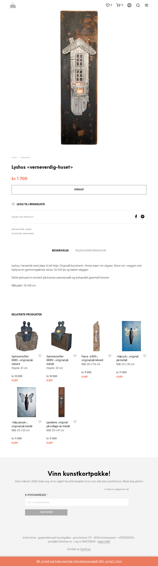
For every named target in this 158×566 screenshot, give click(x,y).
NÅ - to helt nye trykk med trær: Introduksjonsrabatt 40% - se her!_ (75, 561)
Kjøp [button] (15, 380)
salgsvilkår (103, 541)
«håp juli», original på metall (127, 358)
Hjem (14, 158)
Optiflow (85, 549)
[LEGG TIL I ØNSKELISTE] (40, 356)
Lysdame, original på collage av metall (58, 424)
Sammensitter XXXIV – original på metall (57, 360)
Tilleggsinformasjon (90, 250)
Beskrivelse (60, 250)
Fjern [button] (118, 561)
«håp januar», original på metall (22, 424)
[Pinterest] (143, 217)
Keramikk (25, 158)
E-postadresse (36, 496)
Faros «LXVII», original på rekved (92, 358)
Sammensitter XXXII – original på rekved (22, 360)
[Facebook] (137, 217)
